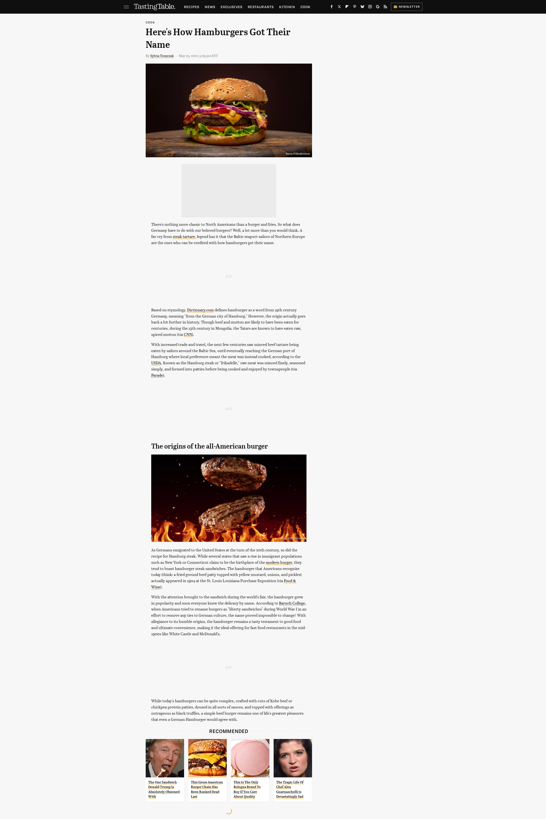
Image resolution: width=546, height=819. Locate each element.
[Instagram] (370, 7)
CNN (188, 334)
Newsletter (409, 6)
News (210, 6)
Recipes (191, 6)
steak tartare (184, 236)
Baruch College (292, 603)
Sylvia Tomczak (162, 55)
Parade (157, 375)
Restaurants (261, 6)
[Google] (378, 7)
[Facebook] (332, 7)
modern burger (279, 562)
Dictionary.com (200, 309)
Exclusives (231, 6)
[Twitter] (339, 7)
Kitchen (287, 6)
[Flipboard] (347, 7)
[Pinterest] (355, 7)
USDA (156, 362)
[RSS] (385, 7)
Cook (306, 6)
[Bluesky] (362, 7)
